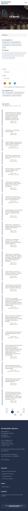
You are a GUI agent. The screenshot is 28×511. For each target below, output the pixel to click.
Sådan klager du (6, 486)
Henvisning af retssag (7, 478)
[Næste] (21, 414)
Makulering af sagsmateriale (9, 471)
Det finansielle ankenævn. (15, 505)
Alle (13, 57)
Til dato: (4, 75)
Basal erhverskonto (16, 44)
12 (23, 412)
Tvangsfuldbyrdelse (7, 476)
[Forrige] (7, 409)
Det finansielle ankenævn (6, 3)
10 (12, 412)
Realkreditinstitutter (15, 42)
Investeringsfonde (7, 44)
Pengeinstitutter (6, 42)
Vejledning (4, 35)
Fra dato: (4, 69)
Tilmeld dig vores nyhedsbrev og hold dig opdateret (12, 495)
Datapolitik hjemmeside (8, 473)
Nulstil (4, 47)
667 (15, 414)
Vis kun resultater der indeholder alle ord (14, 86)
